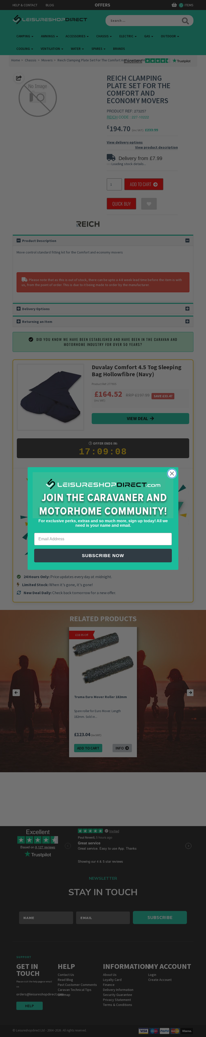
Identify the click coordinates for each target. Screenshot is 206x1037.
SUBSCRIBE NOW (103, 555)
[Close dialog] (172, 473)
